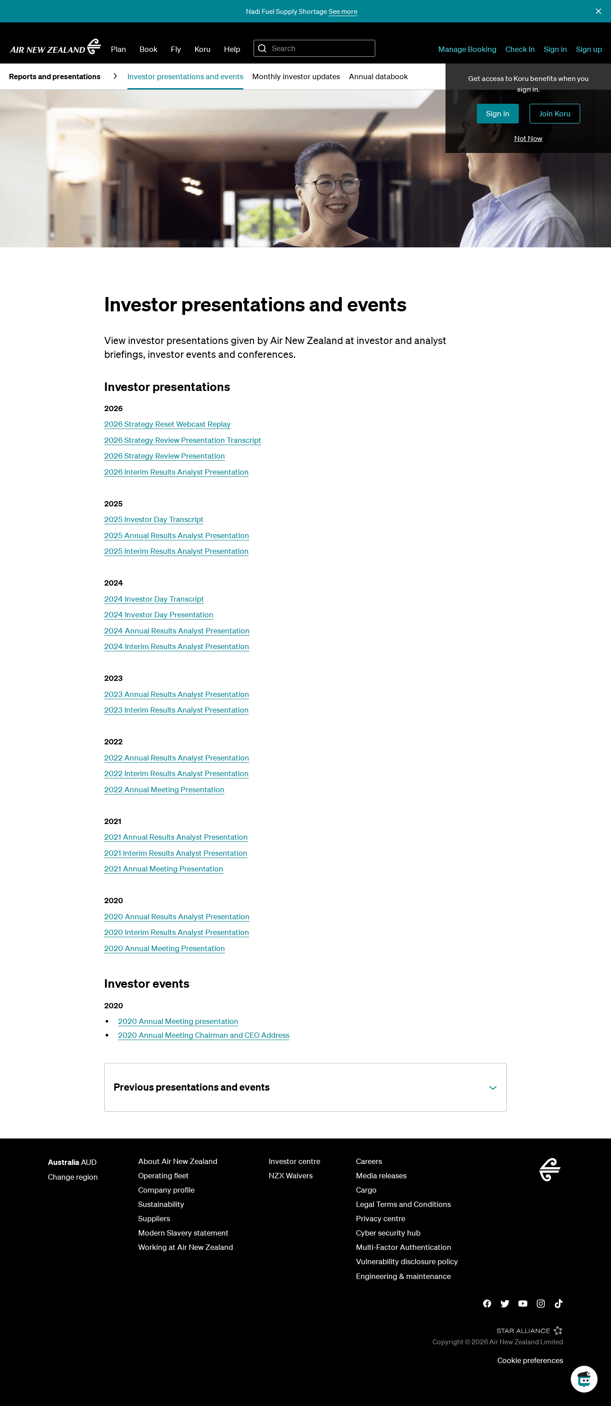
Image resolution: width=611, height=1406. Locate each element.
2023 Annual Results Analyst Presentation (176, 694)
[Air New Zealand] (55, 46)
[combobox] (314, 48)
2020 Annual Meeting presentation (178, 1021)
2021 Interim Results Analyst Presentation (175, 853)
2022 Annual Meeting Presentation (164, 789)
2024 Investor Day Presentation (158, 614)
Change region (73, 1176)
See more (343, 11)
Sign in (555, 49)
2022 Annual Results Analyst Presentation (176, 757)
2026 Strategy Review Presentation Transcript (182, 440)
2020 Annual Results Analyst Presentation (177, 916)
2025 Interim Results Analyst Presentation (176, 551)
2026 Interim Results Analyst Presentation (176, 471)
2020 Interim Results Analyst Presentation (176, 932)
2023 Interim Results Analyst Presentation (176, 709)
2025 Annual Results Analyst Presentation (176, 535)
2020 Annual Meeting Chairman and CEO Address (203, 1035)
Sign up (589, 49)
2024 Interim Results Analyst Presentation (176, 646)
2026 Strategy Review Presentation (164, 455)
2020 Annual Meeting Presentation (164, 948)
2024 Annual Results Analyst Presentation (177, 630)
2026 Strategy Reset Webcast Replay (167, 424)
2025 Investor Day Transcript (154, 519)
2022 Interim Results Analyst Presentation (176, 773)
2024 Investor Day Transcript (154, 598)
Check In (520, 49)
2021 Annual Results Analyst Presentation (176, 836)
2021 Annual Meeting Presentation (163, 868)
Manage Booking (467, 49)
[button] (598, 11)
